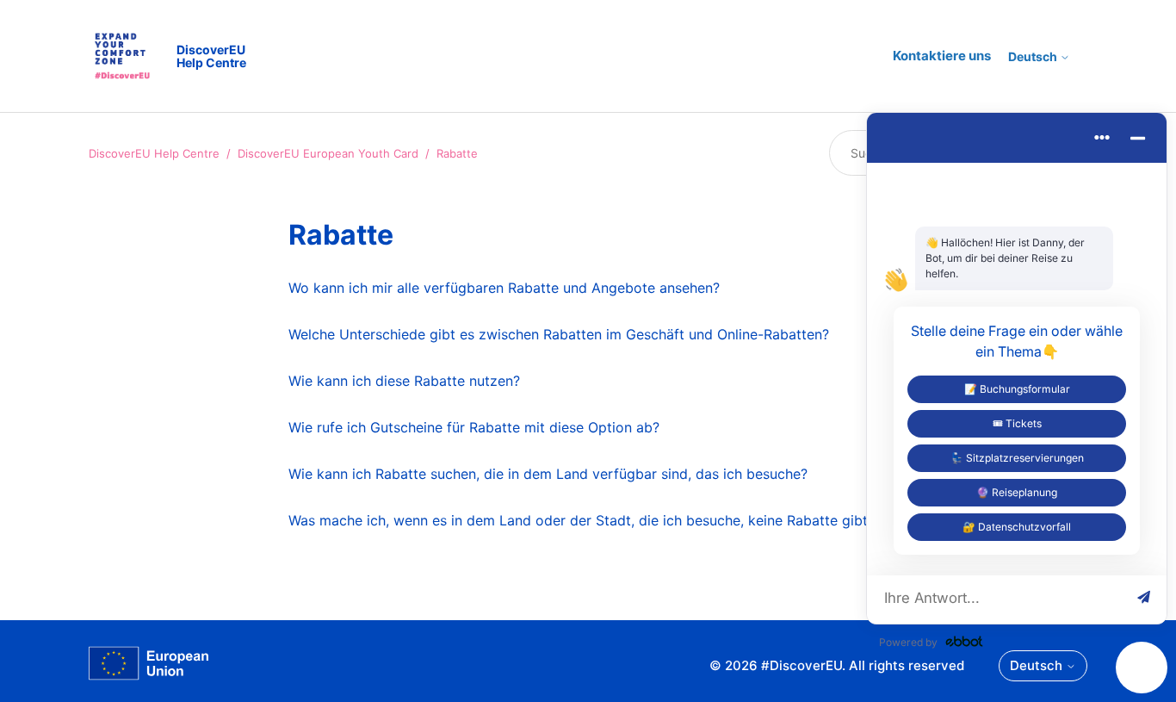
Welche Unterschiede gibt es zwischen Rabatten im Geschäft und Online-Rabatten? (558, 334)
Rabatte (457, 153)
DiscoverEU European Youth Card (328, 153)
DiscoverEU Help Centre (154, 153)
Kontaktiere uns (942, 55)
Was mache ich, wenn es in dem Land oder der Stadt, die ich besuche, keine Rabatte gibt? (581, 520)
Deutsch (1034, 57)
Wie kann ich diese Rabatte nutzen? (404, 380)
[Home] (149, 666)
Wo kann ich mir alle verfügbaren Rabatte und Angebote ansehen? (504, 287)
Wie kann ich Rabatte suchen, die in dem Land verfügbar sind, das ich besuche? (548, 473)
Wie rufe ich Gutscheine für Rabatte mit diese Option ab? (473, 427)
